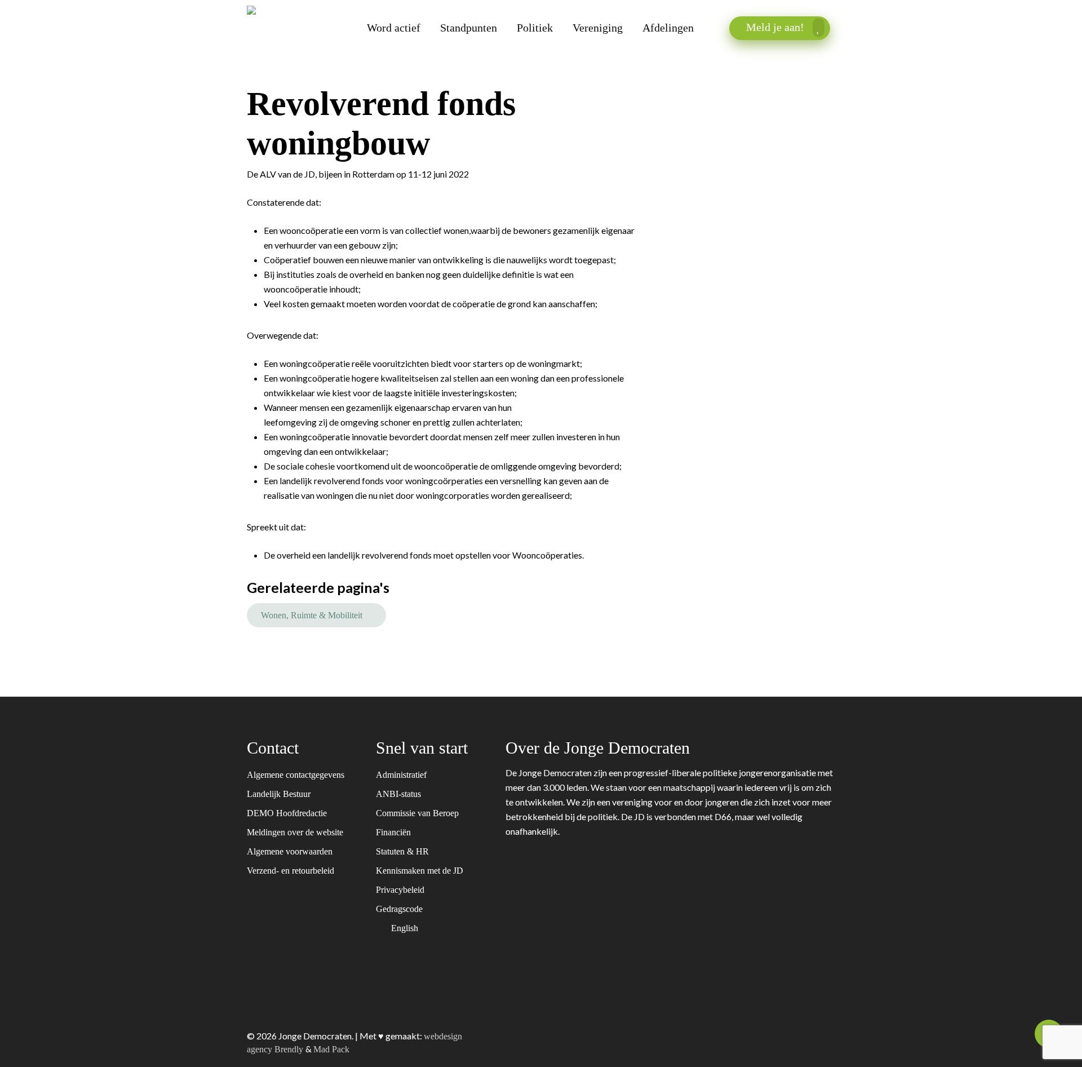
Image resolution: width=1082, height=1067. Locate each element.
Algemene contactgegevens (295, 775)
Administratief (402, 775)
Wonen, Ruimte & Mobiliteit (311, 615)
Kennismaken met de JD (420, 870)
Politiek (535, 28)
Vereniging (598, 28)
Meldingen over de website (295, 832)
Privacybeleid (401, 890)
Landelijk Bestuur (279, 794)
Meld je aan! (776, 27)
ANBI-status (399, 794)
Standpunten (468, 28)
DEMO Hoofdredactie (287, 813)
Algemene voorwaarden (289, 851)
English (405, 928)
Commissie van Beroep (418, 813)
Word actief (393, 28)
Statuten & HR (403, 851)
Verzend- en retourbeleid (290, 870)
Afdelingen (668, 28)
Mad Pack (331, 1049)
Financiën (394, 832)
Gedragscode (400, 909)
